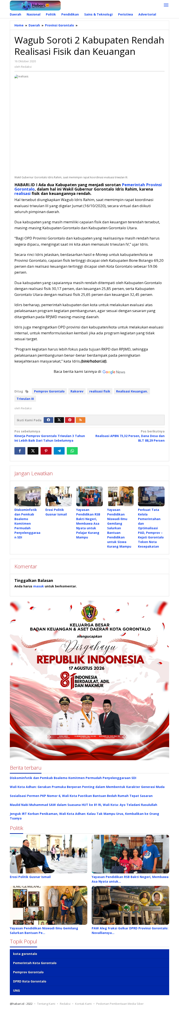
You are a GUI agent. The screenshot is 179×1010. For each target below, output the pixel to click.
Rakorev (77, 391)
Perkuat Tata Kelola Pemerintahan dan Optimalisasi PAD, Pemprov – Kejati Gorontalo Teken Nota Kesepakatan (151, 528)
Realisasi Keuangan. (132, 391)
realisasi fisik (99, 391)
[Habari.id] (35, 5)
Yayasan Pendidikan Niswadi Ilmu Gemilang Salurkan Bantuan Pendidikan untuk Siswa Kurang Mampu (119, 528)
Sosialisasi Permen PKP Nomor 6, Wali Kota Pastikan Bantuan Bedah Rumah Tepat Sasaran (81, 796)
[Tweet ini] (33, 451)
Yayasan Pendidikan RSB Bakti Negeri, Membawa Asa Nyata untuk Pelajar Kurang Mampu (88, 523)
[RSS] (80, 420)
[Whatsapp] (72, 451)
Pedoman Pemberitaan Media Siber (120, 1004)
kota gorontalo (25, 954)
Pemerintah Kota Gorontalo (35, 963)
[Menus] (166, 5)
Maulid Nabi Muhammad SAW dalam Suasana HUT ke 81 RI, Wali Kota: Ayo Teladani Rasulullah (83, 805)
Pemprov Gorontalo (49, 391)
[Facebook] (48, 420)
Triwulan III (25, 399)
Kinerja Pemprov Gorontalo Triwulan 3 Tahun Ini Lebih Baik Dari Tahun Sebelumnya (49, 436)
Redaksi (65, 1004)
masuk (38, 586)
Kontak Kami (83, 1004)
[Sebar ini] (19, 451)
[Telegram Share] (59, 451)
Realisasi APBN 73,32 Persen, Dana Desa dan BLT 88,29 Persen (130, 436)
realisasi (22, 193)
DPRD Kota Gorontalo (29, 981)
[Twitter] (59, 420)
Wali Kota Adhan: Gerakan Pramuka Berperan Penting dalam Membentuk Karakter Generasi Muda (87, 787)
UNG (16, 990)
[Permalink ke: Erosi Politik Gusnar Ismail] (58, 496)
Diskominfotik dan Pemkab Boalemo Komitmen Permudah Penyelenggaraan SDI (27, 523)
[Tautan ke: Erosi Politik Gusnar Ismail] (48, 854)
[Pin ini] (46, 451)
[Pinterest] (70, 420)
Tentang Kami (46, 1004)
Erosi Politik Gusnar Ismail (30, 877)
